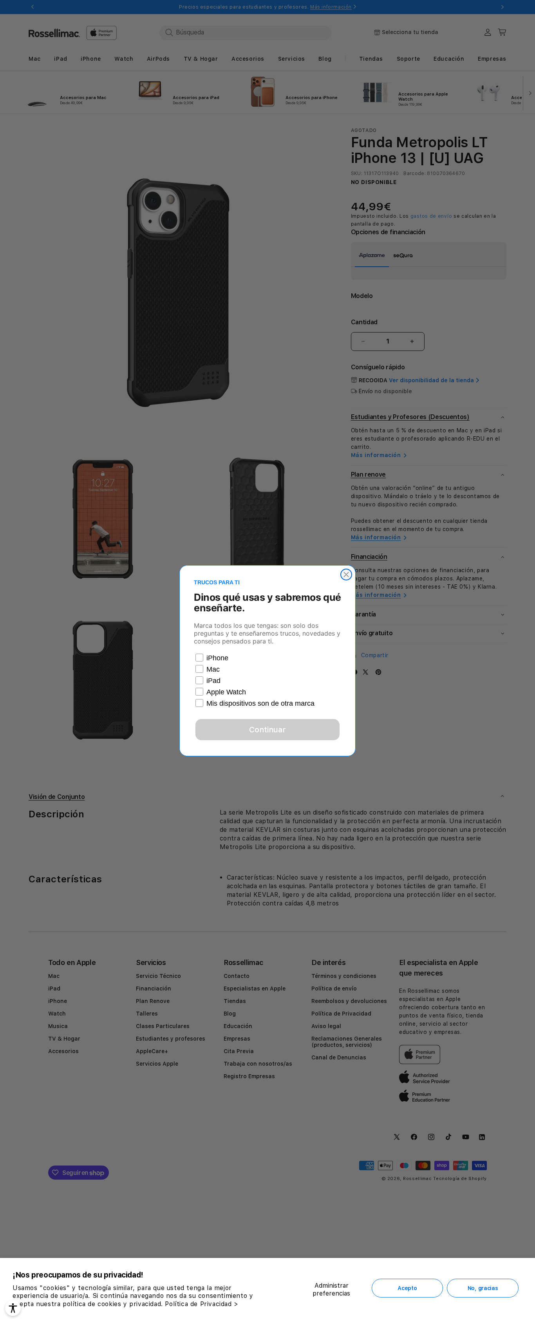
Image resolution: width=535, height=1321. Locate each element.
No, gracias (483, 1288)
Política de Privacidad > (201, 1304)
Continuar (267, 729)
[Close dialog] (346, 574)
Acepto (407, 1288)
